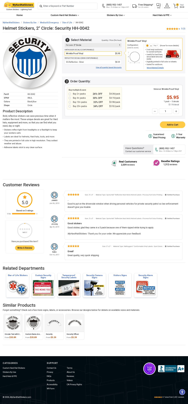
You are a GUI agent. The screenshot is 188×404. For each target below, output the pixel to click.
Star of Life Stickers (18, 275)
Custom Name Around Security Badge (40, 334)
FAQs (49, 376)
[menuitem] (19, 15)
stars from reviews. (173, 397)
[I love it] (29, 230)
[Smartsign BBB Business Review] (171, 368)
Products (51, 380)
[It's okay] (25, 230)
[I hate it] (20, 230)
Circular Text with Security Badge (17, 334)
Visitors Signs (120, 275)
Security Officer (73, 334)
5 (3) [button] (183, 28)
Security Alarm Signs (145, 276)
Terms (69, 368)
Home (20, 15)
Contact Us (51, 368)
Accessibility (52, 384)
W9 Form (51, 389)
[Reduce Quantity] (155, 111)
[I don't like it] (22, 230)
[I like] (27, 230)
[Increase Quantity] (176, 111)
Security (49, 334)
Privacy (50, 372)
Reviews (70, 376)
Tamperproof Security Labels (68, 276)
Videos (70, 380)
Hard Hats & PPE (161, 15)
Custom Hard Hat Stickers (64, 15)
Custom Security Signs (43, 276)
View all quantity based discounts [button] (109, 67)
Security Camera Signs (94, 276)
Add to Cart (172, 124)
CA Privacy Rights (74, 384)
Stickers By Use (115, 15)
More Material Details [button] (155, 68)
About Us (71, 372)
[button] (158, 6)
